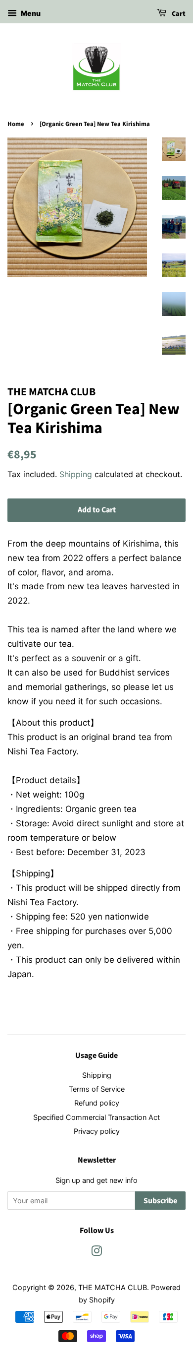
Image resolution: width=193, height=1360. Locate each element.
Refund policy (96, 1103)
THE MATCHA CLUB (112, 1287)
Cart (178, 14)
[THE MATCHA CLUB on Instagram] (96, 1252)
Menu (30, 13)
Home (15, 124)
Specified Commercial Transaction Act (96, 1117)
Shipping (75, 474)
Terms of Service (97, 1089)
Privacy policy (97, 1131)
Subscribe (160, 1200)
